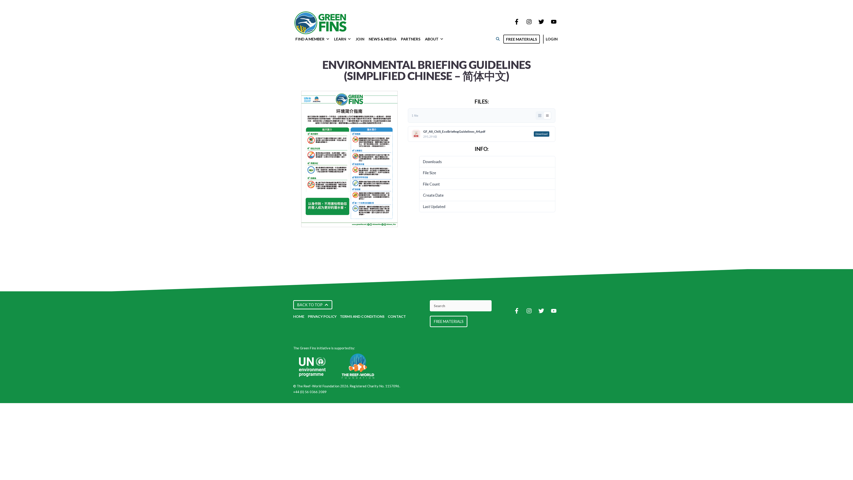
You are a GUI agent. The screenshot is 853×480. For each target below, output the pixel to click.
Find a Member (310, 39)
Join (360, 39)
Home (299, 316)
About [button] (431, 39)
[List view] (547, 115)
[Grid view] (539, 115)
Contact (397, 316)
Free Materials (521, 39)
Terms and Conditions (362, 316)
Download (542, 134)
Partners (411, 39)
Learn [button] (340, 39)
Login (552, 39)
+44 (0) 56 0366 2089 (310, 392)
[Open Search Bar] (497, 39)
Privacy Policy (322, 316)
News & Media (383, 39)
